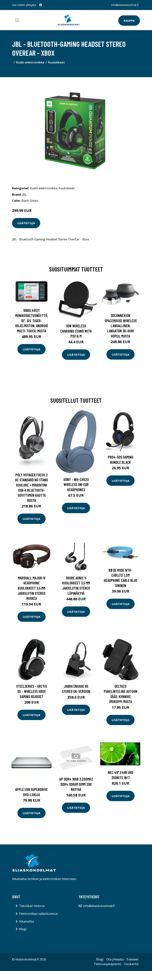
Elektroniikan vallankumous (38, 914)
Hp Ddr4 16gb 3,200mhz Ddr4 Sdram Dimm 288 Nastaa (76, 784)
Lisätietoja (26, 223)
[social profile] (40, 5)
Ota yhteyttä (115, 959)
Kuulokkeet (56, 62)
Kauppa (129, 20)
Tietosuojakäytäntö (107, 964)
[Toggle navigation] (17, 20)
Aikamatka (26, 921)
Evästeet (132, 959)
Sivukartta (131, 964)
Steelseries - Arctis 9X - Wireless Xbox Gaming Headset (31, 691)
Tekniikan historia (31, 906)
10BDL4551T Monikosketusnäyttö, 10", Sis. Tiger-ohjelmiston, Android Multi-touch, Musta (31, 320)
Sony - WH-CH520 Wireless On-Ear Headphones (76, 484)
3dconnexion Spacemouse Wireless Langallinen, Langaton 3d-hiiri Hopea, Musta (121, 325)
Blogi (22, 929)
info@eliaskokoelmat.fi (124, 5)
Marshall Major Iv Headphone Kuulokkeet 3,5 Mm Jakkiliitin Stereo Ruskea (31, 588)
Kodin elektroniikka (30, 62)
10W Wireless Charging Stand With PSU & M (76, 330)
